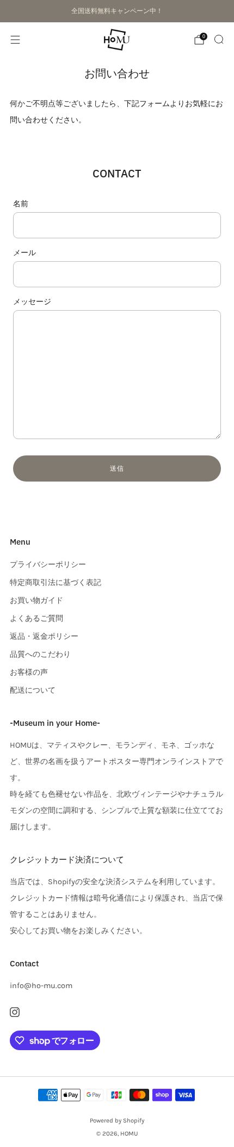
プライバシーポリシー (48, 564)
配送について (33, 690)
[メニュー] (15, 39)
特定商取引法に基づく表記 (55, 582)
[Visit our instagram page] (14, 1012)
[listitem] (117, 11)
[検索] (218, 39)
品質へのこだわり (40, 654)
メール (24, 252)
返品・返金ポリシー (44, 636)
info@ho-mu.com (41, 985)
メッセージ (32, 301)
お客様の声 (29, 672)
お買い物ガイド (36, 600)
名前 (20, 203)
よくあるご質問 (36, 618)
